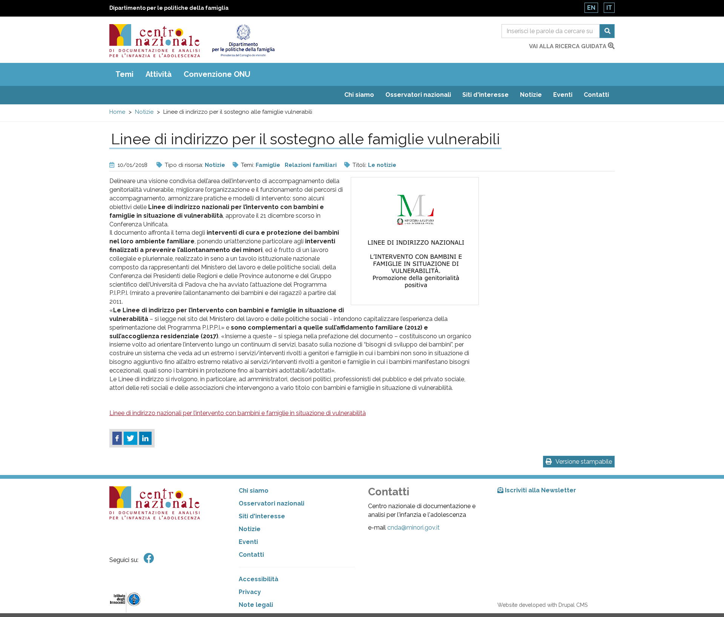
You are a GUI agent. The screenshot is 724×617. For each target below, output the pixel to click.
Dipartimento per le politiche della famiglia (169, 8)
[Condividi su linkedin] (145, 438)
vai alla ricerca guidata (568, 46)
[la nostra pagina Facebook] (149, 558)
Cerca (607, 31)
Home (117, 111)
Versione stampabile (583, 461)
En (591, 7)
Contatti (596, 94)
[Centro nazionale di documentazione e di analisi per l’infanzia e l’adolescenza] (154, 40)
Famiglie (268, 165)
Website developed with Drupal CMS (542, 605)
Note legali (256, 604)
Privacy (250, 592)
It (609, 7)
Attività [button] (159, 74)
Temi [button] (124, 74)
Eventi (562, 94)
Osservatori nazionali (418, 94)
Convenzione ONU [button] (217, 74)
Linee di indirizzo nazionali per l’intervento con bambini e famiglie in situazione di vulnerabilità (237, 413)
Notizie (531, 94)
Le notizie (382, 165)
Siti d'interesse (485, 94)
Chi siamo (359, 94)
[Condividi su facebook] (117, 438)
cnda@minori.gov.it (413, 527)
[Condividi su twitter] (130, 438)
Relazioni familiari (311, 165)
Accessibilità (258, 579)
